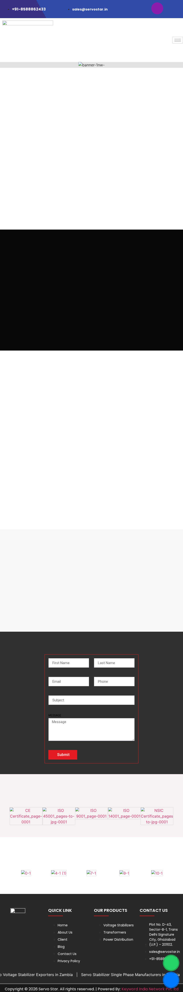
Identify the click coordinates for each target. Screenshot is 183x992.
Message (54, 715)
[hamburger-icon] (177, 40)
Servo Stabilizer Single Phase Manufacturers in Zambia (123, 974)
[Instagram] (157, 8)
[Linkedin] (173, 8)
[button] (4, 65)
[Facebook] (142, 8)
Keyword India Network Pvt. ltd (150, 989)
